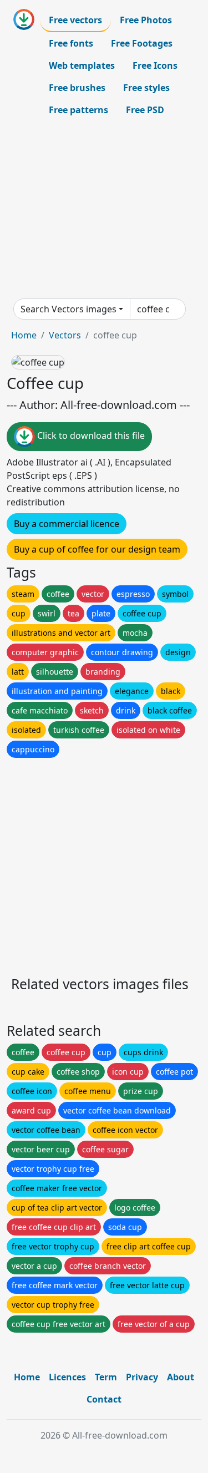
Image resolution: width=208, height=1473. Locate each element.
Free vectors (75, 20)
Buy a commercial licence (66, 524)
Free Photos (146, 20)
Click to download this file (90, 435)
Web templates (82, 65)
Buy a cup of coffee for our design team (97, 549)
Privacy (142, 1377)
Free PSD (145, 110)
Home (24, 335)
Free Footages (142, 43)
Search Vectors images (68, 309)
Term (106, 1377)
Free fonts (71, 43)
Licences (67, 1377)
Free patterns (78, 110)
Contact (104, 1399)
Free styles (146, 88)
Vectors (65, 335)
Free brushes (77, 88)
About (180, 1377)
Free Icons (155, 65)
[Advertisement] (104, 210)
